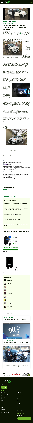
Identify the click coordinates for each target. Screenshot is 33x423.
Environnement (4, 398)
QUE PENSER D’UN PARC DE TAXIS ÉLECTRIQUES (12, 214)
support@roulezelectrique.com (10, 196)
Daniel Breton (9, 290)
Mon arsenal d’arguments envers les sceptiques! (12, 219)
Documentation (4, 395)
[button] (31, 2)
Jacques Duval (9, 296)
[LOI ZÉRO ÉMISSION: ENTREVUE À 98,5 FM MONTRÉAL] (16, 333)
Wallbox (18, 397)
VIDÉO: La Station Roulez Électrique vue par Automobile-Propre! (15, 203)
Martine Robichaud (12, 220)
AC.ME (2, 410)
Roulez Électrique (14, 21)
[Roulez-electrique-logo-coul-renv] (5, 2)
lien (20, 33)
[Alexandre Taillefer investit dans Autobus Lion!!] (16, 318)
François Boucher (9, 293)
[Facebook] (19, 415)
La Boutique (3, 409)
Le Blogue (3, 407)
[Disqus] (16, 170)
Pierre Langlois (9, 303)
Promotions (19, 392)
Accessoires (19, 394)
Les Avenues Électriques (5, 412)
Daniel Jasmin (9, 286)
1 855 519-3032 (6, 189)
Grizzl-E (18, 401)
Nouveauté (19, 403)
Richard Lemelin (9, 306)
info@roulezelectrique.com (9, 191)
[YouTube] (17, 415)
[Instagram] (21, 415)
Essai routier (3, 400)
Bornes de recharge (4, 394)
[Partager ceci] (6, 155)
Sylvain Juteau (9, 283)
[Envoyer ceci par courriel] (4, 155)
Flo (17, 398)
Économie (3, 397)
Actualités (3, 392)
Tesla (18, 400)
